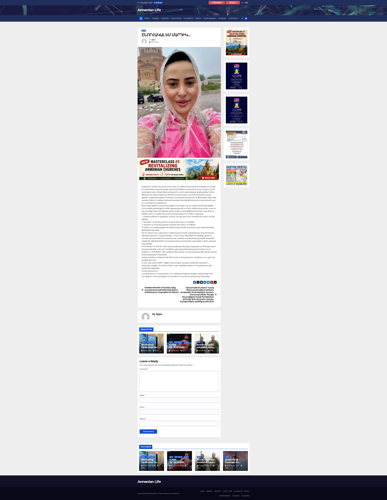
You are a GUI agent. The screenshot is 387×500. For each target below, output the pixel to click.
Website (143, 419)
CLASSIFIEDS (233, 18)
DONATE (232, 3)
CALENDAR (222, 18)
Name (142, 395)
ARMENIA (155, 18)
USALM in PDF (176, 18)
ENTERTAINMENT (210, 18)
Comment (144, 369)
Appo (153, 40)
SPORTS (198, 18)
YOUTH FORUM (150, 342)
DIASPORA (165, 18)
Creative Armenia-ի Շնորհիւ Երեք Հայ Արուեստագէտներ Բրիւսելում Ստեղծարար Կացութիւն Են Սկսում (162, 289)
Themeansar (175, 493)
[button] (242, 18)
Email (142, 407)
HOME (146, 18)
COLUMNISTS (188, 18)
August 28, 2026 (149, 465)
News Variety (178, 342)
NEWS (143, 30)
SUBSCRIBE (216, 3)
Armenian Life (149, 10)
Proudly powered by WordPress (148, 493)
